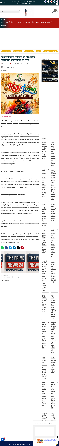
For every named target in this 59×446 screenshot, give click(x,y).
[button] (2, 247)
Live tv (19, 1)
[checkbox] (55, 10)
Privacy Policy (32, 1)
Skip (48, 443)
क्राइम (37, 22)
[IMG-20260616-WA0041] (50, 82)
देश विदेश (11, 22)
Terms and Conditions (22, 3)
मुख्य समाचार (4, 22)
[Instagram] (57, 1)
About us (14, 1)
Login (30, 3)
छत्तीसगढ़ (18, 22)
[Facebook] (45, 1)
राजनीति (24, 22)
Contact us (25, 1)
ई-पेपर (53, 22)
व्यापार (42, 22)
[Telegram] (54, 1)
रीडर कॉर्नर (3, 26)
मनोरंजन (47, 22)
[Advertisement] (29, 39)
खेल (29, 22)
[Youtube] (51, 1)
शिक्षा (33, 22)
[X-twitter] (48, 1)
